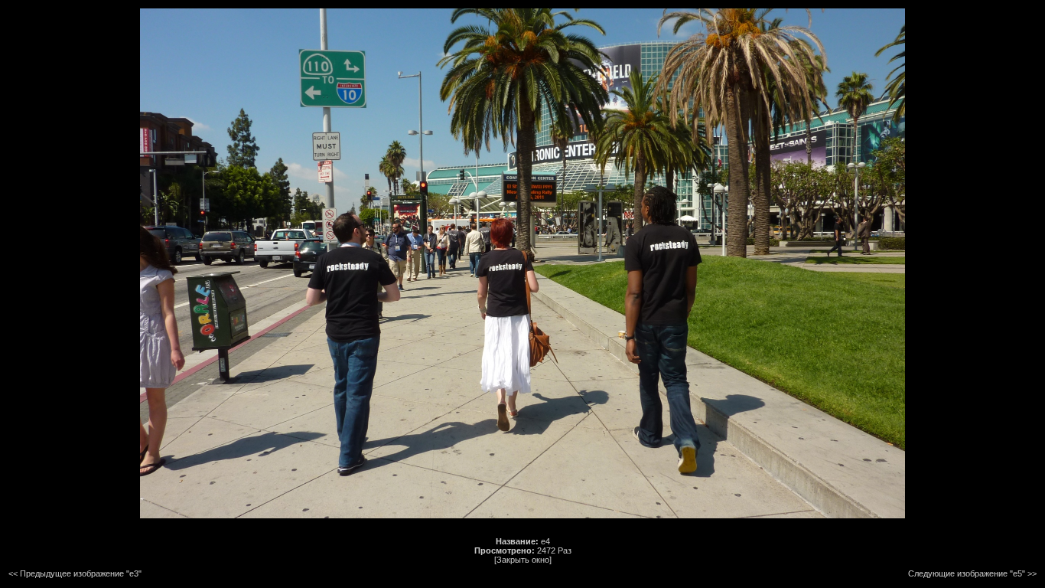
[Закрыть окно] (523, 559)
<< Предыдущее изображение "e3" (75, 573)
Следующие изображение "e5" (966, 573)
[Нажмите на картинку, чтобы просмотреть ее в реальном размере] (522, 515)
